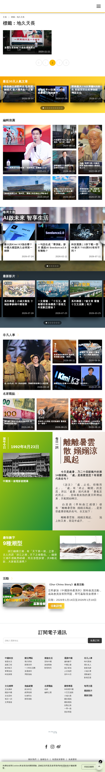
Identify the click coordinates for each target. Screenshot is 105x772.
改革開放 (20, 44)
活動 (6, 578)
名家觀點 (9, 393)
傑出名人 (70, 380)
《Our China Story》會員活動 (66, 584)
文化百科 (8, 696)
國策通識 (67, 702)
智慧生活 (58, 162)
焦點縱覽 (83, 184)
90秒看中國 (69, 689)
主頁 (5, 17)
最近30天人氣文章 (15, 81)
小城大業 (67, 696)
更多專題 (8, 44)
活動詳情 (56, 605)
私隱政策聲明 (58, 759)
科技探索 (8, 674)
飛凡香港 (20, 190)
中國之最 (67, 665)
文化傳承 (8, 689)
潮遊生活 (48, 658)
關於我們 (32, 759)
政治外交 (28, 689)
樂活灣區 (8, 190)
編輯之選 (20, 418)
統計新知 (58, 136)
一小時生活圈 (30, 668)
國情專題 (68, 686)
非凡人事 (8, 164)
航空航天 (8, 668)
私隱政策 (65, 766)
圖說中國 (8, 692)
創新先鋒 (20, 164)
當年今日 (4, 443)
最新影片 (9, 276)
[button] (43, 108)
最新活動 (88, 695)
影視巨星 (87, 678)
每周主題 (9, 212)
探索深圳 (28, 665)
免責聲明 (73, 759)
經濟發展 (28, 692)
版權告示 (44, 759)
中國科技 (58, 160)
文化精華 (9, 686)
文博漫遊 (8, 702)
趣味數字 (9, 537)
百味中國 (48, 661)
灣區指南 (28, 674)
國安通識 (67, 699)
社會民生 (83, 185)
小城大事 (20, 380)
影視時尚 (48, 668)
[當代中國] (46, 6)
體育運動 (28, 699)
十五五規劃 (68, 692)
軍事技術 (8, 671)
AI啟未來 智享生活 (26, 218)
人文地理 (58, 185)
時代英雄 (83, 160)
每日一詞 (57, 443)
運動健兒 (87, 674)
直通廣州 (28, 671)
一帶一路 (67, 709)
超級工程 (8, 665)
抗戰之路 (67, 705)
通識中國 (58, 134)
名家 (46, 689)
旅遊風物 (48, 665)
